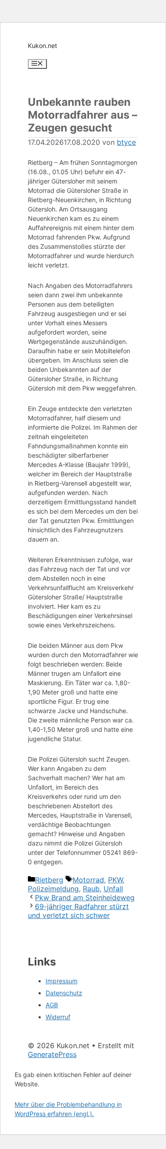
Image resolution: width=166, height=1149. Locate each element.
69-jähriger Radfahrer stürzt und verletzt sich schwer (78, 911)
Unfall (113, 888)
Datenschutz (64, 993)
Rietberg (49, 879)
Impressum (61, 981)
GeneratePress (52, 1054)
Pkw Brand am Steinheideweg (85, 897)
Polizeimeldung (53, 888)
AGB (52, 1005)
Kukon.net (42, 45)
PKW (115, 879)
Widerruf (58, 1017)
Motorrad (88, 879)
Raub (91, 888)
